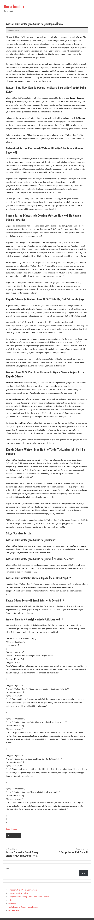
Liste (10, 900)
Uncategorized (13, 836)
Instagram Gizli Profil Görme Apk (22, 889)
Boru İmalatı (14, 6)
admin (23, 30)
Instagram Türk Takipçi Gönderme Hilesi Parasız (28, 896)
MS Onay (12, 903)
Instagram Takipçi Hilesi (18, 893)
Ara (7, 868)
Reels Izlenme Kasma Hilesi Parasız (23, 907)
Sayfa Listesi (13, 910)
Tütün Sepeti (11, 828)
